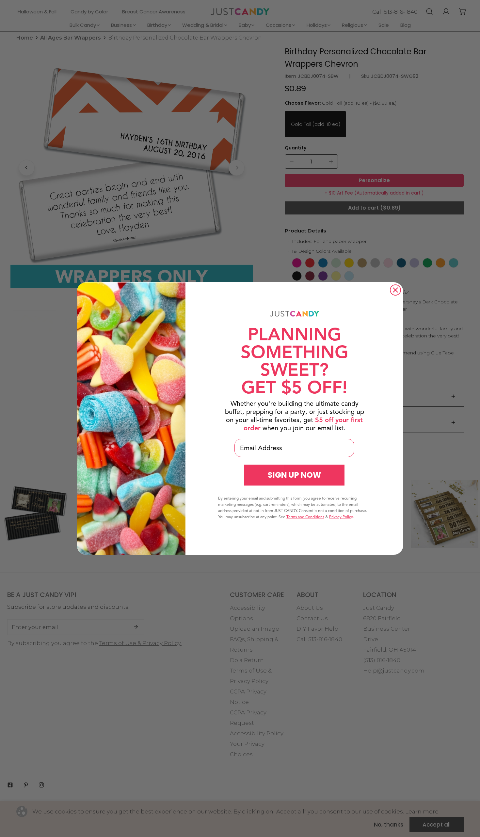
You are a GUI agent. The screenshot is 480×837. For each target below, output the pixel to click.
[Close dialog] (395, 290)
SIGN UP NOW (294, 475)
